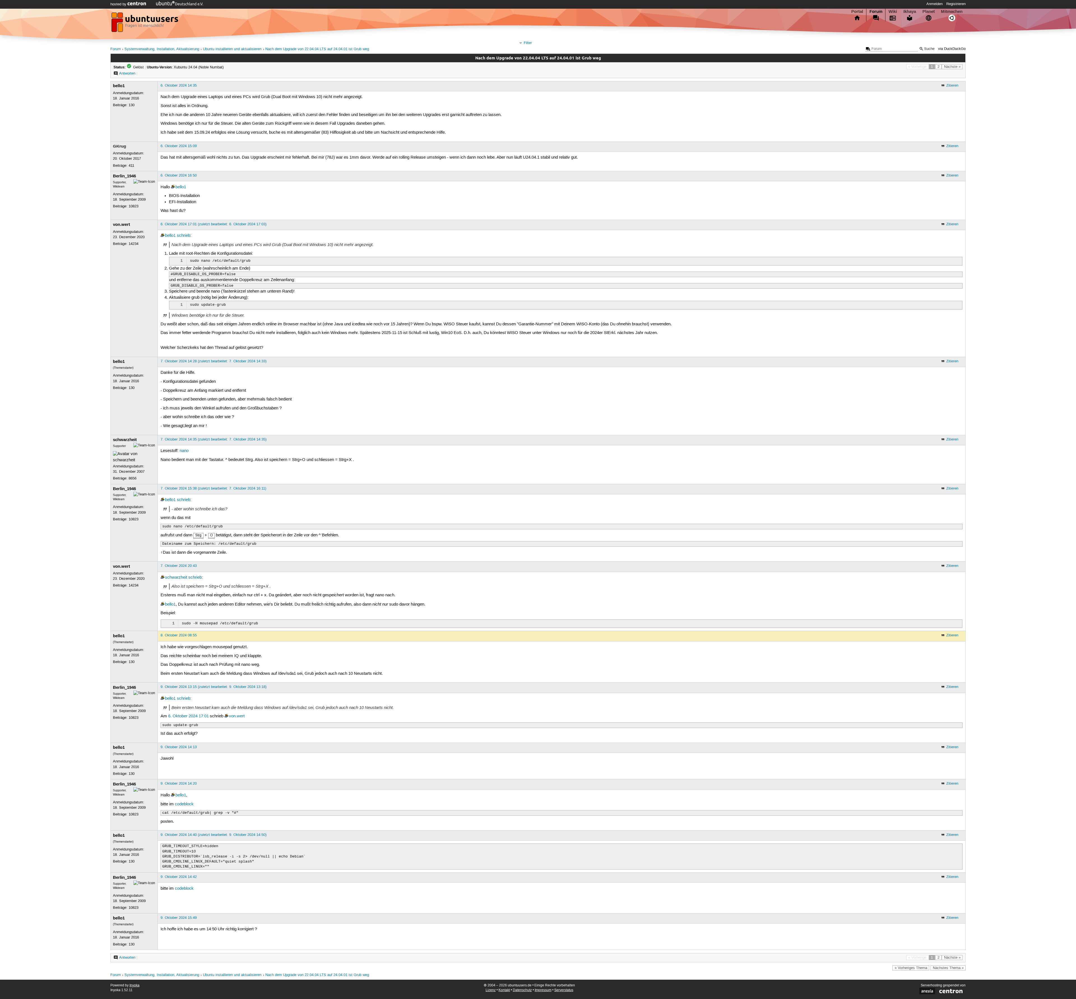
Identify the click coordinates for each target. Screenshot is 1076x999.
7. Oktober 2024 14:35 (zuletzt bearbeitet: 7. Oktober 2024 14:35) (213, 439)
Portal (857, 11)
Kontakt (504, 990)
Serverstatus (563, 990)
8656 (132, 478)
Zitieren (952, 85)
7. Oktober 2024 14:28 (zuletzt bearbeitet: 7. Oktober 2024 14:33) (213, 361)
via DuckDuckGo (952, 49)
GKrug (119, 146)
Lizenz (491, 990)
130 (131, 105)
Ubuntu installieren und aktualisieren (232, 49)
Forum (875, 11)
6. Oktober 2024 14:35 (179, 85)
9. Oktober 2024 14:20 (179, 783)
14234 (133, 244)
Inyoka (134, 985)
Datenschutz (522, 990)
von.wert (121, 224)
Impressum (543, 990)
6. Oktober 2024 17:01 (188, 716)
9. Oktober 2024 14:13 (179, 747)
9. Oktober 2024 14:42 (179, 877)
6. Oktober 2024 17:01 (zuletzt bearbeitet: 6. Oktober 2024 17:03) (213, 224)
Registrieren (956, 4)
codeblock (184, 804)
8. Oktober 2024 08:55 (179, 635)
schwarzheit (125, 439)
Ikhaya (909, 11)
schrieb (183, 235)
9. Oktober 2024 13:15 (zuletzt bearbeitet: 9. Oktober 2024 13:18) (213, 687)
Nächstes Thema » (948, 968)
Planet (928, 11)
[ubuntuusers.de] (145, 23)
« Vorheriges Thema (911, 968)
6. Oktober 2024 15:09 (179, 146)
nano (184, 450)
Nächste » (952, 66)
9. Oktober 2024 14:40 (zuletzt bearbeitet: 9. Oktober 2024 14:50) (213, 835)
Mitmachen (952, 11)
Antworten (127, 73)
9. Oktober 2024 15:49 (179, 917)
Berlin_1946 (124, 176)
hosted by (118, 4)
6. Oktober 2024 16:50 (179, 175)
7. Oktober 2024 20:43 (179, 566)
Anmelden (934, 4)
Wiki (893, 11)
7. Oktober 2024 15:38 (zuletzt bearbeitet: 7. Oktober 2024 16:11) (213, 488)
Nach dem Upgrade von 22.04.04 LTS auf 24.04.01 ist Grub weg (317, 49)
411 (131, 165)
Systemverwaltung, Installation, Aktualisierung (161, 49)
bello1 (119, 86)
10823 (133, 206)
